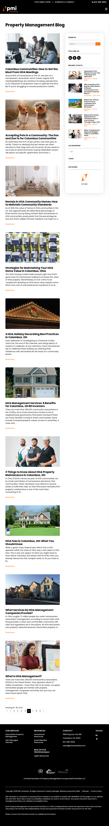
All (72, 151)
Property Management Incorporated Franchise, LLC (63, 778)
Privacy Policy (96, 791)
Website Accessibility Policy (37, 801)
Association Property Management (14, 735)
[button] (70, 58)
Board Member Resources (40, 741)
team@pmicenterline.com (74, 745)
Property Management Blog (35, 25)
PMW (78, 791)
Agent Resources (41, 756)
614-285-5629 (100, 2)
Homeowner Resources (39, 735)
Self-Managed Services (11, 741)
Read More (10, 91)
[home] (10, 9)
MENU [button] (106, 9)
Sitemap (85, 791)
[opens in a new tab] (71, 773)
